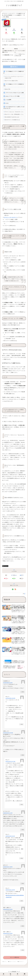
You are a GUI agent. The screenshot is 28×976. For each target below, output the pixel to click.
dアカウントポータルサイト (10, 217)
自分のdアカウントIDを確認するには (12, 119)
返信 (23, 691)
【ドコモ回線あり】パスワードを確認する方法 (13, 72)
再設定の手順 (7, 89)
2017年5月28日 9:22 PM (7, 682)
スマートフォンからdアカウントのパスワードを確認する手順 (14, 77)
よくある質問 (8, 99)
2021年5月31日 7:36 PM (7, 866)
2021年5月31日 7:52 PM (10, 889)
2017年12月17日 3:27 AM (10, 761)
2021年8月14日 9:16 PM (7, 909)
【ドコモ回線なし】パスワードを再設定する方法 (13, 85)
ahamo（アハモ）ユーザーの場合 (13, 96)
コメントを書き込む (14, 957)
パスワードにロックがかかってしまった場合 (15, 92)
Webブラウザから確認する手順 (11, 80)
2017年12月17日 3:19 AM (8, 732)
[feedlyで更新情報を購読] (13, 589)
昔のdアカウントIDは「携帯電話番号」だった (14, 114)
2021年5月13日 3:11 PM (7, 812)
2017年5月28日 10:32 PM (10, 698)
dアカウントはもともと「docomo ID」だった (14, 111)
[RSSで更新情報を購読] (15, 589)
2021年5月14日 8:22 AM (10, 836)
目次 (13, 66)
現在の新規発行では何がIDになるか (12, 117)
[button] (22, 33)
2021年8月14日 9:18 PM (7, 933)
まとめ (7, 103)
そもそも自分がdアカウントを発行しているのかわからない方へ (13, 107)
